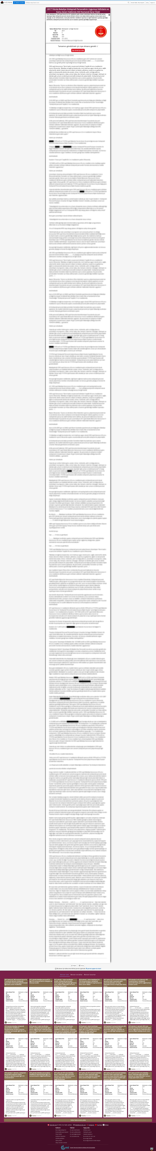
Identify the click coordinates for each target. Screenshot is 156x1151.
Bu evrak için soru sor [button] (89, 1136)
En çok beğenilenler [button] (75, 1134)
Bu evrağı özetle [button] (87, 1138)
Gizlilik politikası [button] (60, 1138)
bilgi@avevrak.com (80, 1125)
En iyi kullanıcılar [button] (74, 1136)
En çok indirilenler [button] (75, 1130)
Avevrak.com (53, 1125)
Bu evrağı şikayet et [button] (61, 1130)
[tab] (64, 974)
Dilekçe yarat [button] (86, 1130)
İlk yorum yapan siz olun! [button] (93, 968)
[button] (128, 2)
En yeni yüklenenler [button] (75, 1132)
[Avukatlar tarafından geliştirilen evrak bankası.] (6, 2)
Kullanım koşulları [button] (60, 1136)
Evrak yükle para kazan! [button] (62, 1132)
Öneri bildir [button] (59, 1134)
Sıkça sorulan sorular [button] (61, 1142)
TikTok (106, 1125)
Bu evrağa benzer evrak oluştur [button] (91, 1140)
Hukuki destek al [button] (87, 1134)
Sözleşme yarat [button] (87, 1132)
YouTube (99, 1125)
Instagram (91, 1125)
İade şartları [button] (59, 1140)
